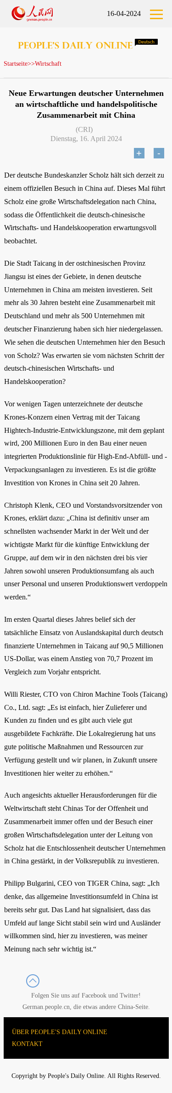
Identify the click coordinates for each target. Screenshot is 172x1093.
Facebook (94, 995)
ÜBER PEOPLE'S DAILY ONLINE (59, 1032)
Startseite (16, 63)
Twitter (129, 995)
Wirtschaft (48, 63)
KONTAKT (27, 1043)
